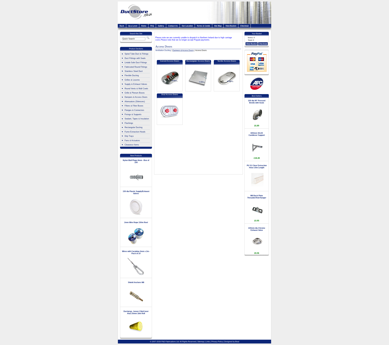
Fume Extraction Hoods (135, 132)
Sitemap (200, 342)
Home (143, 26)
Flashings (129, 123)
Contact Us (173, 26)
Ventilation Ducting (163, 50)
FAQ (152, 26)
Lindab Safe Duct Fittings (136, 62)
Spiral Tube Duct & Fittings (136, 54)
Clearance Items (132, 145)
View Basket (230, 26)
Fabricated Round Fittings (136, 67)
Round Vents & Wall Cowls (136, 88)
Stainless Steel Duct (134, 71)
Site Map (218, 26)
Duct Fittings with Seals (135, 58)
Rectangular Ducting (133, 127)
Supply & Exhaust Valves (136, 84)
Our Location (187, 26)
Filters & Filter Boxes (134, 106)
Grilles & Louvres (132, 80)
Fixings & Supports (133, 114)
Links (208, 342)
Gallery (161, 26)
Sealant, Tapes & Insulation (137, 119)
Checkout (244, 26)
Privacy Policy (217, 342)
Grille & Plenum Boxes (135, 93)
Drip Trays (129, 136)
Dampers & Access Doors (136, 97)
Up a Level (132, 26)
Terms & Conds (203, 26)
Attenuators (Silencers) (135, 101)
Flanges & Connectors (134, 110)
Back (122, 26)
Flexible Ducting (132, 75)
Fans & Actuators (132, 140)
